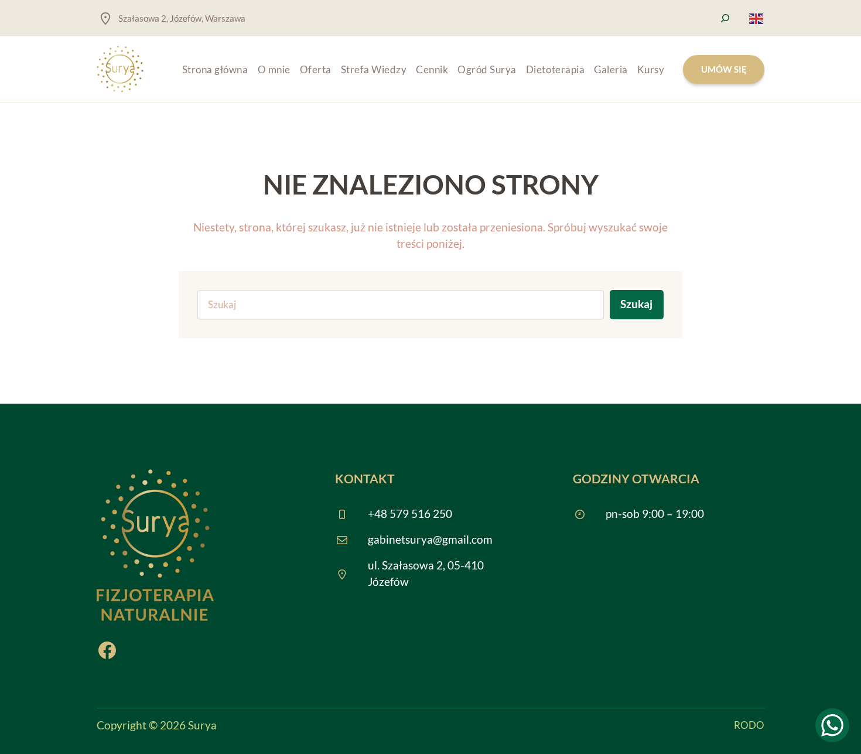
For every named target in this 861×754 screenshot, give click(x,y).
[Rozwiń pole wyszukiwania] (725, 18)
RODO (749, 725)
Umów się (724, 69)
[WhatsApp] (832, 725)
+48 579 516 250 (410, 513)
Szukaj (636, 304)
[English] (756, 17)
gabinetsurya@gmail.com (430, 539)
